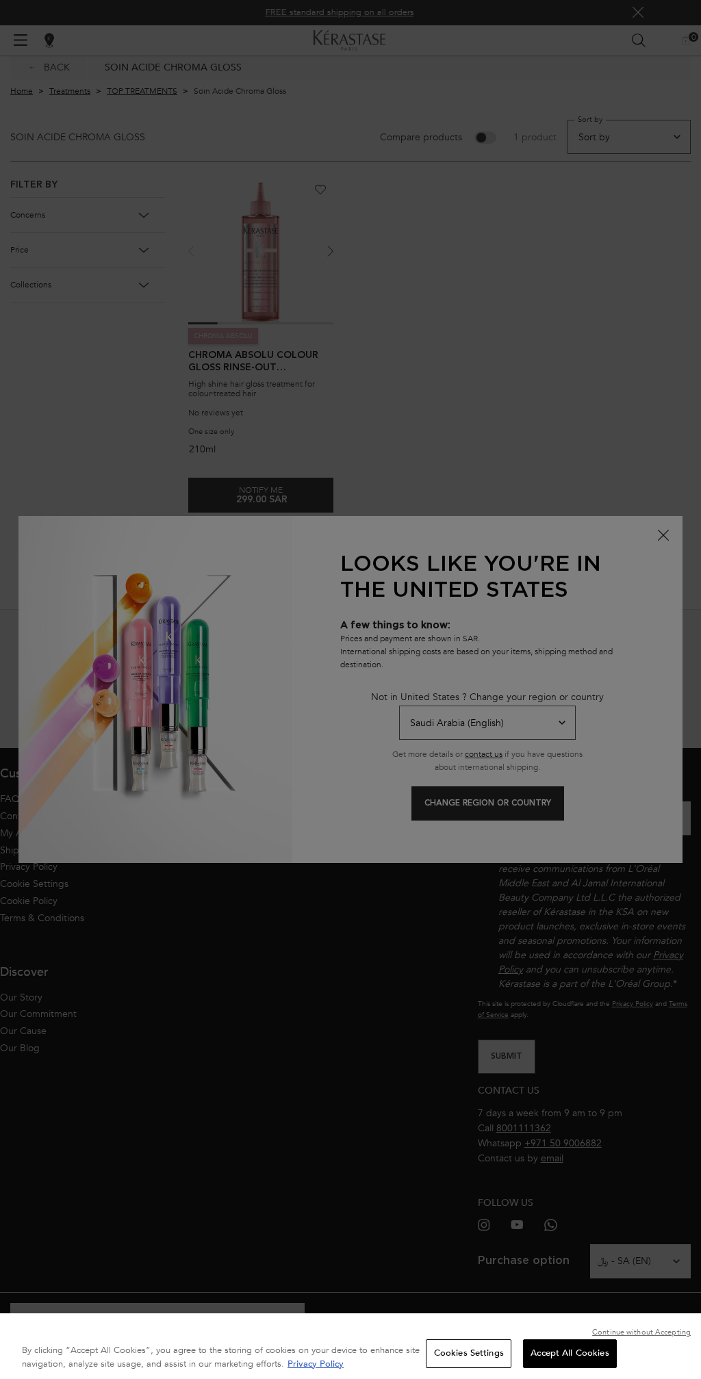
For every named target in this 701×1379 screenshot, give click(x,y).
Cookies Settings (469, 1353)
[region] (350, 1346)
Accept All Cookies (570, 1353)
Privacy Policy (316, 1364)
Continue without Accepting (641, 1332)
